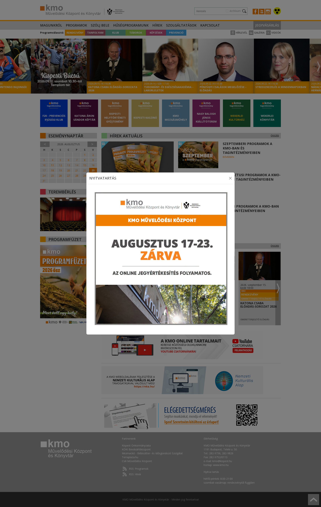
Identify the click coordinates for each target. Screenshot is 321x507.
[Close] (230, 178)
